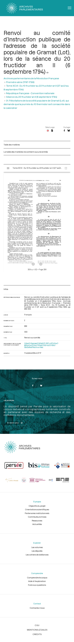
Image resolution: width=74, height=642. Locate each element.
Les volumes (37, 547)
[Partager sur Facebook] (64, 130)
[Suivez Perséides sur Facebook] (32, 385)
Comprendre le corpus (37, 577)
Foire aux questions (37, 585)
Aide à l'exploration (37, 581)
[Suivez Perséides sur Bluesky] (41, 385)
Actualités (37, 524)
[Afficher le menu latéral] (8, 168)
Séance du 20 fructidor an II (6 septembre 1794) (31, 97)
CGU (37, 625)
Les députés (37, 551)
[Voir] (47, 71)
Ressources (37, 520)
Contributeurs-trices (37, 517)
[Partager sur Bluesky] (69, 130)
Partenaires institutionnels (37, 513)
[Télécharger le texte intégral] (52, 130)
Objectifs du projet (37, 506)
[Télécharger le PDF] (48, 130)
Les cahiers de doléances (37, 554)
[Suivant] (41, 264)
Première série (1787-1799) (20, 82)
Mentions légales (37, 630)
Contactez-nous (37, 608)
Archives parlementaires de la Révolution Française (31, 78)
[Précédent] (33, 264)
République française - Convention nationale (30, 93)
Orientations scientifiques (37, 509)
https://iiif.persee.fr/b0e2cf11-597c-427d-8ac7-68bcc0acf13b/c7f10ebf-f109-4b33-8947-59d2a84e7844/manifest (41, 345)
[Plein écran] (66, 168)
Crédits (37, 634)
